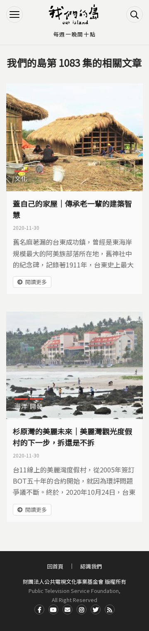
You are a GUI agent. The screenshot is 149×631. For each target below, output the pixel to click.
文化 (21, 178)
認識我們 (91, 566)
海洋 (21, 406)
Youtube (53, 609)
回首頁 (55, 566)
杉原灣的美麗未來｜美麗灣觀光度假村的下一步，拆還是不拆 (72, 437)
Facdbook (39, 609)
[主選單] (14, 14)
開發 (36, 406)
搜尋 (134, 14)
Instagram (82, 609)
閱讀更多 (36, 282)
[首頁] (74, 14)
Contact (67, 609)
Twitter (96, 609)
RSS (110, 609)
